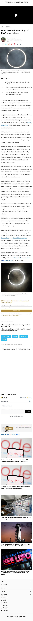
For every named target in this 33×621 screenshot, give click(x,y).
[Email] (17, 44)
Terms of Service (6, 315)
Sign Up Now (9, 428)
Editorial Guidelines (24, 349)
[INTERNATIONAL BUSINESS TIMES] (16, 2)
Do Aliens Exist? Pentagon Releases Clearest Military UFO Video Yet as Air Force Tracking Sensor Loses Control (15, 572)
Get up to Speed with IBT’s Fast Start (23, 426)
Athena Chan (11, 38)
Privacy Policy (16, 315)
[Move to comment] (20, 44)
